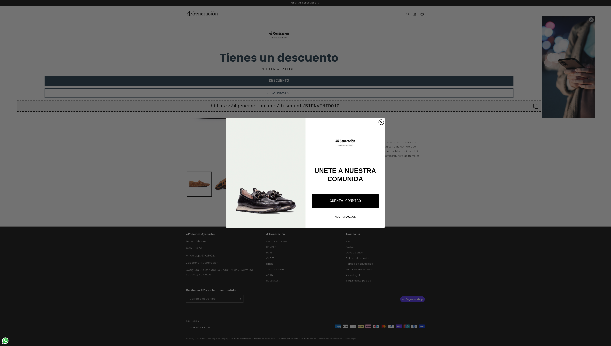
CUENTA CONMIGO (345, 201)
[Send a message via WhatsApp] (5, 340)
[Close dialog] (381, 122)
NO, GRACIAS (345, 217)
